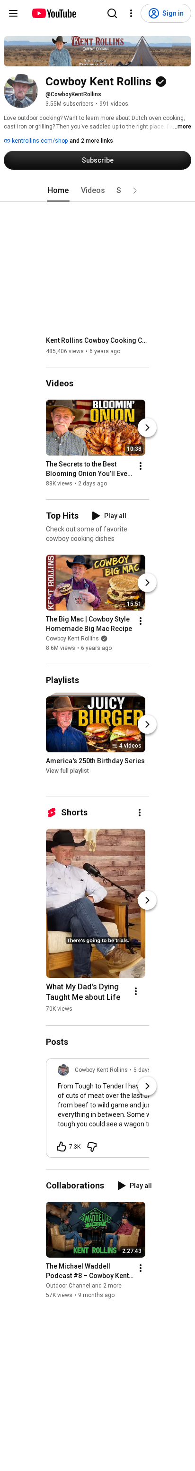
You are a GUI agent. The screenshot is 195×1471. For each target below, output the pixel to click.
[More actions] (140, 466)
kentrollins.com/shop (39, 140)
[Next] (147, 427)
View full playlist (67, 770)
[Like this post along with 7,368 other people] (61, 1146)
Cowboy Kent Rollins (72, 638)
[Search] (112, 13)
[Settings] (131, 13)
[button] (135, 190)
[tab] (58, 190)
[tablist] (97, 190)
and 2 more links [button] (91, 140)
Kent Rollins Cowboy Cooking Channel (98, 340)
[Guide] (13, 13)
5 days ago (147, 1070)
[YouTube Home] (54, 13)
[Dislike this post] (91, 1146)
